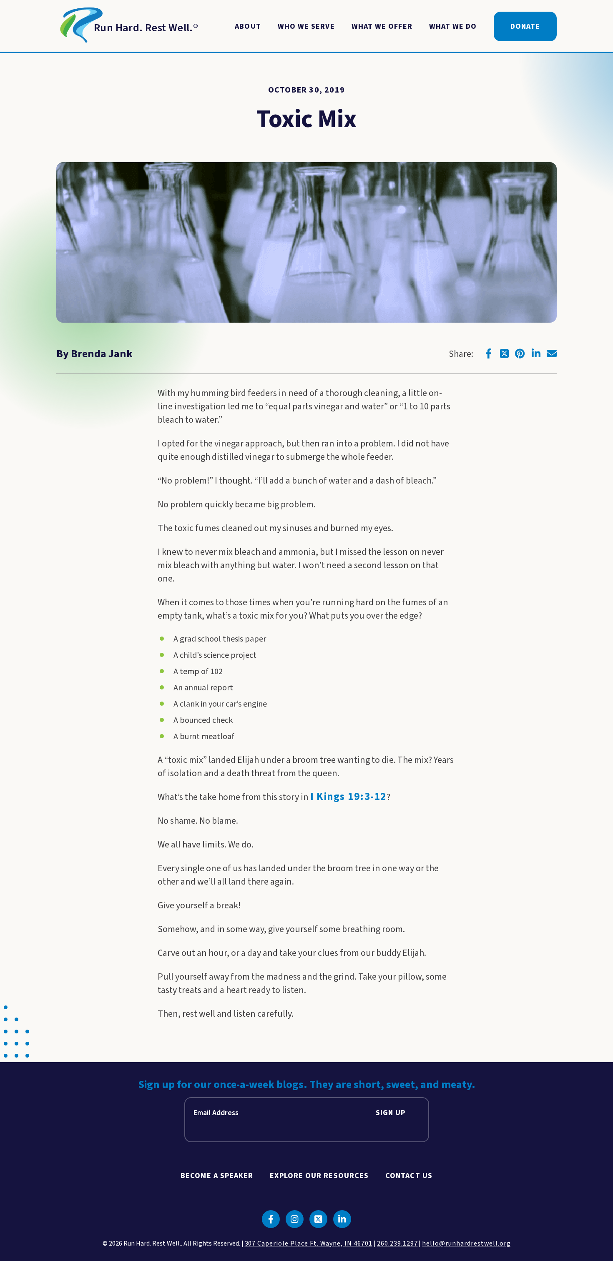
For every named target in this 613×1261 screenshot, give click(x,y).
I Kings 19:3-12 (348, 797)
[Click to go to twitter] (504, 353)
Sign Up (391, 1113)
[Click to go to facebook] (488, 353)
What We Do (453, 26)
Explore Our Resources (319, 1176)
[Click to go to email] (552, 353)
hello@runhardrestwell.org (466, 1243)
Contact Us (408, 1176)
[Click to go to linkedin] (536, 353)
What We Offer (382, 26)
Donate (525, 26)
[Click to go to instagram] (295, 1219)
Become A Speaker (217, 1176)
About (248, 26)
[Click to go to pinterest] (520, 353)
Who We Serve (306, 26)
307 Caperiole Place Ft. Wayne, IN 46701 (308, 1243)
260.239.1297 (397, 1243)
